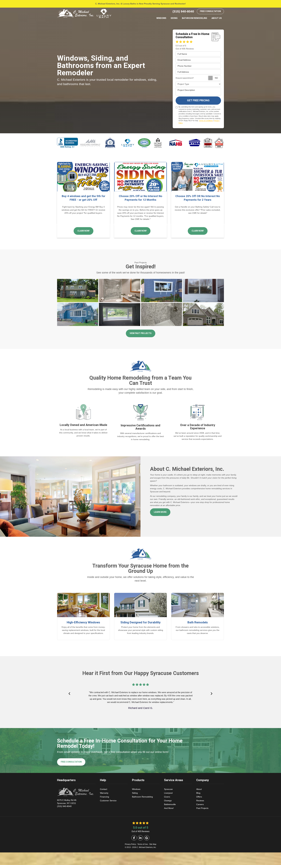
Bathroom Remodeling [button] (194, 18)
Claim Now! (83, 230)
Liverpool (168, 793)
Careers (200, 804)
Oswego (168, 800)
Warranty (104, 793)
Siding (135, 793)
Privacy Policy (130, 844)
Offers (199, 797)
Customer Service (108, 800)
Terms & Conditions (206, 120)
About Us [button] (216, 18)
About (199, 789)
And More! (169, 808)
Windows (136, 789)
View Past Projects (140, 333)
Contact (103, 789)
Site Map (152, 844)
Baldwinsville (170, 804)
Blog (198, 793)
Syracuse (168, 789)
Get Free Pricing (198, 100)
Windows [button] (161, 18)
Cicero (167, 797)
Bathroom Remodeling (142, 797)
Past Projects (202, 808)
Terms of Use (142, 844)
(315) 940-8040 (66, 803)
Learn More (160, 512)
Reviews (200, 800)
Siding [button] (174, 18)
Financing (104, 797)
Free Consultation (210, 11)
